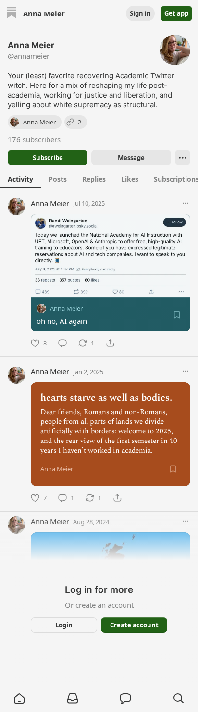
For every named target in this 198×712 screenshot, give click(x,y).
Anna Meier (50, 203)
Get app (176, 13)
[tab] (20, 178)
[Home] (11, 14)
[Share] (110, 343)
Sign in (140, 13)
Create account (134, 625)
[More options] (185, 203)
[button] (19, 698)
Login (64, 625)
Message (131, 157)
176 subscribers (34, 139)
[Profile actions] (182, 157)
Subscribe (48, 157)
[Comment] (62, 343)
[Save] (177, 314)
